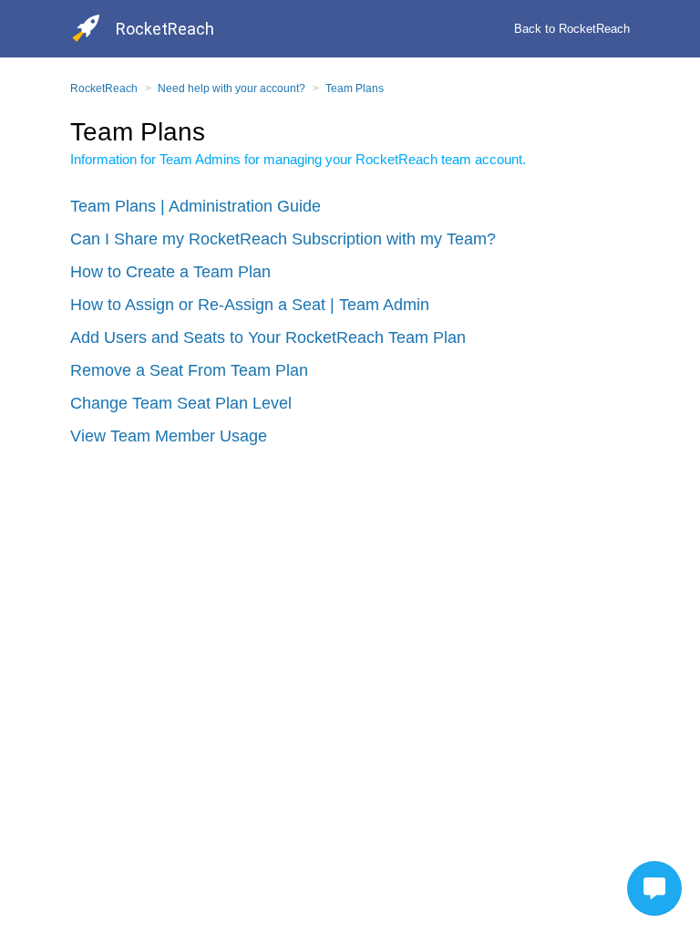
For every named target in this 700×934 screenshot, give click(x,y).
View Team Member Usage (168, 436)
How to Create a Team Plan (170, 272)
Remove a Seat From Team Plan (189, 370)
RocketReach (104, 88)
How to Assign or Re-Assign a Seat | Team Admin (249, 305)
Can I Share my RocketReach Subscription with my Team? (283, 239)
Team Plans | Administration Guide (195, 206)
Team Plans (354, 88)
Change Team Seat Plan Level (181, 403)
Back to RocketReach (572, 29)
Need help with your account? (231, 88)
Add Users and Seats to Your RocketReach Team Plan (268, 337)
